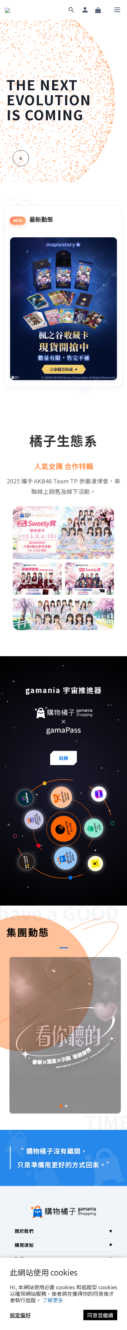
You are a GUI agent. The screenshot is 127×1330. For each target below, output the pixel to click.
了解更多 (52, 1300)
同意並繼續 (100, 1315)
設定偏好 (20, 1315)
